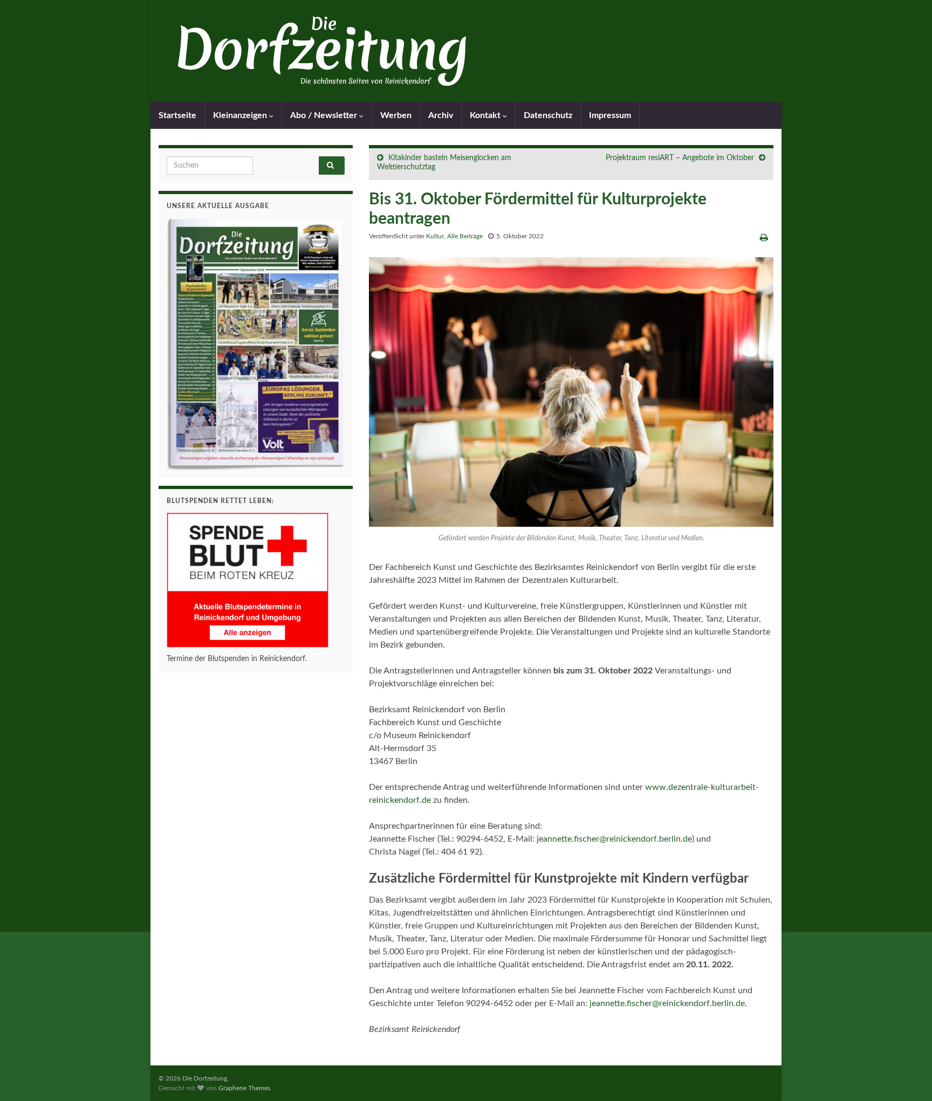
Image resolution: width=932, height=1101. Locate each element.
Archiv (440, 115)
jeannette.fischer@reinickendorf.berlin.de (614, 839)
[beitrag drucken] (764, 237)
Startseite (177, 115)
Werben (396, 115)
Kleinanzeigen (241, 115)
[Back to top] (907, 1076)
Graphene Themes (244, 1088)
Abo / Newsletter (324, 115)
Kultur (435, 236)
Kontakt (486, 115)
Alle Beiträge (465, 236)
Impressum (610, 115)
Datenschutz (548, 115)
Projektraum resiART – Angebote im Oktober (680, 158)
